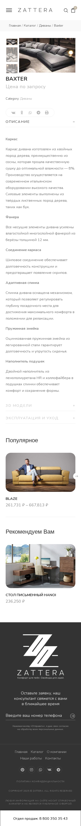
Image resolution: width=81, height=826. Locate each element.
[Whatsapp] (40, 769)
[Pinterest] (22, 769)
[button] (76, 476)
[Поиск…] (66, 10)
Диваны (26, 98)
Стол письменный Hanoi (31, 595)
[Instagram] (31, 769)
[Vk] (49, 769)
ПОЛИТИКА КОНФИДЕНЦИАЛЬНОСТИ (40, 781)
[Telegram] (58, 769)
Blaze (11, 498)
